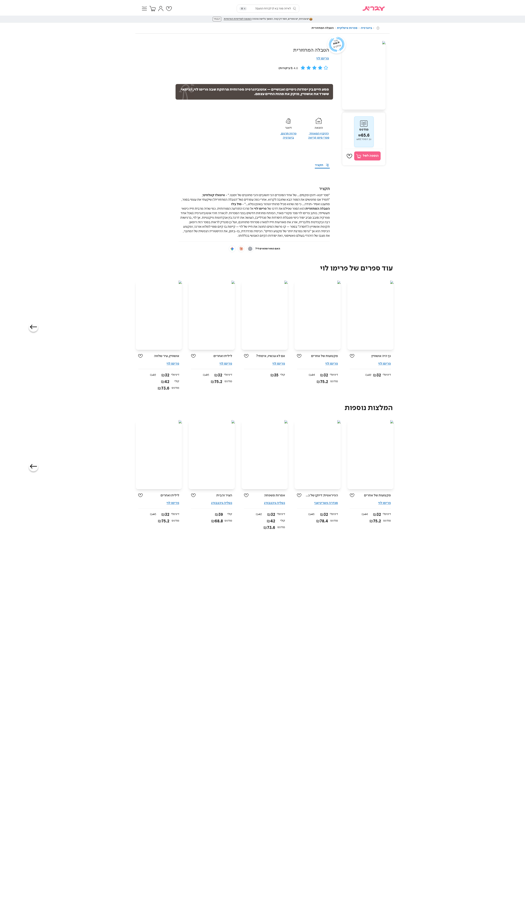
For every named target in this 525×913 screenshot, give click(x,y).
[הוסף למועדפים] (349, 156)
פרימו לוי (322, 58)
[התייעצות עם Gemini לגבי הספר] (232, 248)
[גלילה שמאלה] (33, 327)
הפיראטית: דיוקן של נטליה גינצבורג (321, 495)
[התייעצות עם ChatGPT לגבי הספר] (250, 248)
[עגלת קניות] (152, 8)
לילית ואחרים (222, 356)
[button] (144, 8)
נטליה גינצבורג (274, 503)
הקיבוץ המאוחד (319, 133)
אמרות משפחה (274, 495)
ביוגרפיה (366, 28)
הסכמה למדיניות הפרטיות (238, 19)
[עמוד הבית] (378, 28)
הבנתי (217, 19)
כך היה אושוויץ (381, 356)
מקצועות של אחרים (324, 356)
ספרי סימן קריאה (318, 137)
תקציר (319, 165)
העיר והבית (224, 495)
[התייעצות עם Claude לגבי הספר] (241, 248)
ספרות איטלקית (347, 28)
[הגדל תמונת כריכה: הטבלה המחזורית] (364, 75)
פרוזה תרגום (289, 133)
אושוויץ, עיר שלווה (166, 356)
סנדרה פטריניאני (326, 503)
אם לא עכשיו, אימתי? (270, 356)
